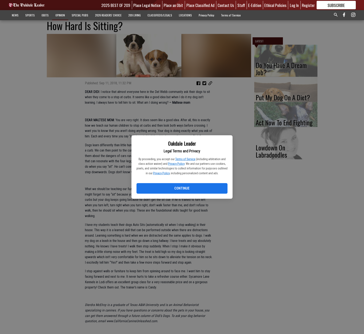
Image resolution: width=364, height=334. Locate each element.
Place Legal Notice (147, 5)
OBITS (45, 15)
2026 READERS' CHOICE (108, 15)
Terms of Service (185, 159)
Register (308, 5)
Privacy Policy (176, 163)
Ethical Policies (275, 5)
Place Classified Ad (200, 5)
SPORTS (30, 15)
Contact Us (226, 5)
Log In (294, 5)
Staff (241, 5)
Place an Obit (173, 5)
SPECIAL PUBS (80, 15)
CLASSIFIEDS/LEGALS (159, 15)
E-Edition (254, 5)
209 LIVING (134, 15)
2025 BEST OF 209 (115, 5)
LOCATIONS (185, 15)
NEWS (15, 15)
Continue (181, 188)
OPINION (60, 15)
